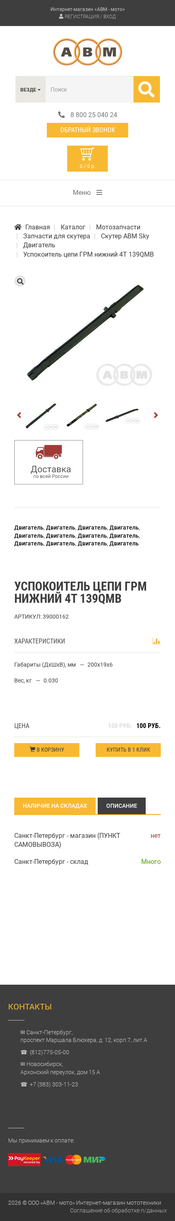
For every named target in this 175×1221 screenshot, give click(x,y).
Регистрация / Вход (90, 16)
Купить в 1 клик (128, 749)
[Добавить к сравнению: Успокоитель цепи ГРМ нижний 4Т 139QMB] (157, 641)
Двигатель (29, 527)
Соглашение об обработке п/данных (118, 1210)
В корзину (49, 749)
